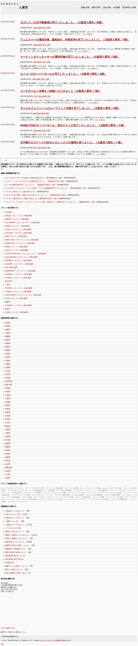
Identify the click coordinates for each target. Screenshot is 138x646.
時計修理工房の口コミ (13, 556)
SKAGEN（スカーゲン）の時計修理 (19, 264)
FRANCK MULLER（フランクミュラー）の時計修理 (25, 254)
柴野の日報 (96, 7)
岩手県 (7, 374)
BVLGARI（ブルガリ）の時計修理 (18, 233)
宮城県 (7, 402)
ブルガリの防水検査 (112, 495)
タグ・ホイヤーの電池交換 (26, 499)
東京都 (7, 461)
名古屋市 (8, 212)
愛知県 (7, 323)
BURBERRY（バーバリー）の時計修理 (20, 271)
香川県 (7, 378)
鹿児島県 (8, 381)
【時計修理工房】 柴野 (41, 28)
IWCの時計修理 (11, 267)
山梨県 (7, 478)
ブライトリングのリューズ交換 (54, 493)
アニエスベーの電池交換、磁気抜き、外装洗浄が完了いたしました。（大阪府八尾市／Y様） (75, 39)
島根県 (7, 447)
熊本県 (7, 392)
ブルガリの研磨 (78, 495)
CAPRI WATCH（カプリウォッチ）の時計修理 (23, 295)
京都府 (7, 395)
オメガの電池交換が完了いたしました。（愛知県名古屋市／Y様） (30, 185)
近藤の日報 (85, 7)
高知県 (7, 388)
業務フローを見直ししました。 (17, 566)
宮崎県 (7, 405)
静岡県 (7, 450)
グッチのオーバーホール (17, 502)
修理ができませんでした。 (15, 531)
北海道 (7, 360)
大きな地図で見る (8, 628)
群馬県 (7, 354)
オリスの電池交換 (101, 490)
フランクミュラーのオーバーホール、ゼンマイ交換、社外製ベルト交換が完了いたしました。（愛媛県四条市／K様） (50, 202)
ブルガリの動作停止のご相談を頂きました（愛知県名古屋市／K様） (31, 198)
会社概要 (116, 7)
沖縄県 (7, 429)
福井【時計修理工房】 (42, 148)
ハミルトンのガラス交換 (98, 499)
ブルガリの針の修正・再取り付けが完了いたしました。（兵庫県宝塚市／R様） (36, 195)
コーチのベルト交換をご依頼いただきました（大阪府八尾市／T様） (60, 90)
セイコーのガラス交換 (64, 497)
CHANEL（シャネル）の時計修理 (18, 305)
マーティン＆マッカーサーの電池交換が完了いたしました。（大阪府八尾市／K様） (70, 56)
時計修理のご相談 (129, 7)
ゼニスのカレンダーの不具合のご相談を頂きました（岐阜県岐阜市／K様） (34, 178)
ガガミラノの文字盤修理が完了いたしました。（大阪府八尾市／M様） (62, 22)
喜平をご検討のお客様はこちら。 (15, 632)
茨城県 (7, 367)
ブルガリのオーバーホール (42, 495)
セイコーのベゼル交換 (114, 497)
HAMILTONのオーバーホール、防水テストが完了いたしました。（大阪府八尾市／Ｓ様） (73, 125)
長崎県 (7, 412)
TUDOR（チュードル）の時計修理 (18, 288)
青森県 (7, 329)
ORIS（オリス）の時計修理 (16, 236)
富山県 (7, 464)
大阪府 (7, 433)
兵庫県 (7, 364)
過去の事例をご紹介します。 (16, 573)
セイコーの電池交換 (83, 497)
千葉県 (7, 333)
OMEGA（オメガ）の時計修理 (17, 219)
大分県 (7, 423)
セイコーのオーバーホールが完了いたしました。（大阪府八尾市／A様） (63, 73)
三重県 (7, 398)
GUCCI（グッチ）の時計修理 (16, 250)
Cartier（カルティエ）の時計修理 (18, 229)
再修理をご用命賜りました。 (16, 549)
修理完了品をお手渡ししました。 (18, 545)
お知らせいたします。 (13, 514)
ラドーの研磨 (27, 497)
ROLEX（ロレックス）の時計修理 (18, 216)
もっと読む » (88, 34)
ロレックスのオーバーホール (12, 488)
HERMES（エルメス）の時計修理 (18, 260)
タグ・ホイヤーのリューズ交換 (51, 499)
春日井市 (8, 281)
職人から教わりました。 (14, 569)
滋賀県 (7, 443)
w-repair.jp (10, 591)
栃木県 (7, 454)
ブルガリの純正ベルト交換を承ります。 (20, 192)
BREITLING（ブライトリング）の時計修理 (21, 240)
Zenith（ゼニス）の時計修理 (16, 298)
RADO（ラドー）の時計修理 (16, 247)
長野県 (7, 409)
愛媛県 (7, 336)
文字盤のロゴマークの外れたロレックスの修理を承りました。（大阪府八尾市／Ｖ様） (71, 142)
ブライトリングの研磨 (32, 493)
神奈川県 (8, 385)
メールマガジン (11, 528)
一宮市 (7, 285)
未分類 (7, 563)
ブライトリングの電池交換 (11, 493)
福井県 (7, 340)
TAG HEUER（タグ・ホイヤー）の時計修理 (22, 222)
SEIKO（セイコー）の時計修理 (17, 226)
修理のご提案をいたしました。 (17, 538)
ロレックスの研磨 (71, 488)
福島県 (7, 347)
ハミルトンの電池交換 (118, 499)
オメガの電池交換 (35, 490)
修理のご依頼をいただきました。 (18, 535)
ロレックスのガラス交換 (34, 488)
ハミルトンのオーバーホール (76, 499)
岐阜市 (7, 309)
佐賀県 (7, 436)
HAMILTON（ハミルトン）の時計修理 (20, 243)
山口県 (7, 474)
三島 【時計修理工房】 (42, 96)
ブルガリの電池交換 (62, 495)
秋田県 (7, 326)
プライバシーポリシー (47, 640)
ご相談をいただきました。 (15, 525)
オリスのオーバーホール (82, 490)
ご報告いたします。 (13, 521)
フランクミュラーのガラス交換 (109, 493)
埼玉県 (7, 440)
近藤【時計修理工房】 (41, 113)
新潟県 (7, 419)
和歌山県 (8, 467)
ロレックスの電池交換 (54, 488)
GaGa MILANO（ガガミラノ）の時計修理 (21, 257)
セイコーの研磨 (98, 497)
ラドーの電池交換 (13, 497)
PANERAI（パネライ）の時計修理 (18, 274)
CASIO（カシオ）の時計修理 (16, 312)
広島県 (7, 357)
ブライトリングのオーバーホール (122, 490)
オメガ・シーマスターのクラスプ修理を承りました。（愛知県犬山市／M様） (35, 181)
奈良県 (7, 416)
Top (2, 644)
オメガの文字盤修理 (64, 490)
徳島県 (7, 457)
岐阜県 (7, 350)
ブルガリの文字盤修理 (94, 495)
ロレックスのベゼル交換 (112, 488)
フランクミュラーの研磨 (20, 495)
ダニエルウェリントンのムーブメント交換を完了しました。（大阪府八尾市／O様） (70, 108)
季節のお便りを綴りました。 (16, 552)
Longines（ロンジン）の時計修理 (18, 291)
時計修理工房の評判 (13, 559)
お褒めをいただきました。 (15, 518)
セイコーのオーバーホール (44, 497)
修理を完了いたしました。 (15, 542)
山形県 (7, 471)
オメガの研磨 (49, 490)
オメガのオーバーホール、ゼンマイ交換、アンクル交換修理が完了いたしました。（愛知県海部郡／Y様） (46, 188)
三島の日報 (106, 7)
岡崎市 (7, 302)
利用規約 (58, 640)
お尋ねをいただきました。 (15, 511)
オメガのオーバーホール (17, 490)
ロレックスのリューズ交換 (90, 488)
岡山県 (7, 426)
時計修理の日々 (10, 4)
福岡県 (7, 343)
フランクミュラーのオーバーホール (82, 493)
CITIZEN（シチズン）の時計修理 (18, 278)
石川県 (7, 371)
